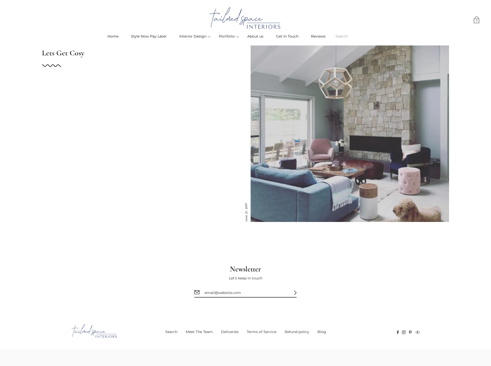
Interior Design (192, 36)
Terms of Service (261, 331)
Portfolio (227, 36)
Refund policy (297, 331)
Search (171, 331)
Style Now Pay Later (149, 36)
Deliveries (230, 331)
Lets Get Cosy (63, 53)
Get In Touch (287, 36)
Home (112, 36)
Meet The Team (199, 331)
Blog (321, 331)
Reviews (318, 36)
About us (255, 36)
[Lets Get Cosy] (350, 133)
